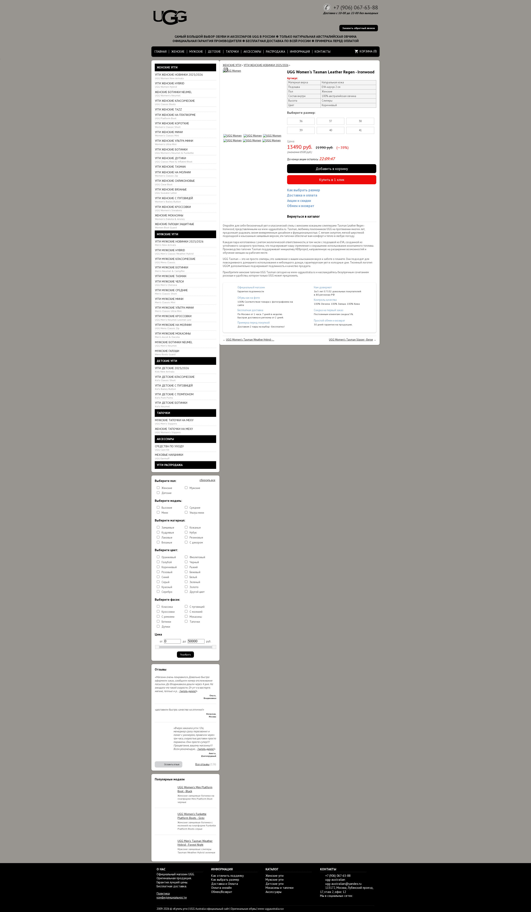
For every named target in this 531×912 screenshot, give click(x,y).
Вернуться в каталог (303, 216)
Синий (165, 577)
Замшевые (168, 527)
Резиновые (196, 537)
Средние (195, 507)
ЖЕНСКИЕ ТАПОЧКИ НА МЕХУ (174, 430)
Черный (194, 562)
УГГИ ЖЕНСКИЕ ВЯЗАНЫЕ (171, 191)
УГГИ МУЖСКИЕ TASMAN (170, 276)
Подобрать (185, 654)
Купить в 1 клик (331, 179)
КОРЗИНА (366, 51)
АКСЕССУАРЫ (252, 51)
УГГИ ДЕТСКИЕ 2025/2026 (172, 369)
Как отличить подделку (227, 876)
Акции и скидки (299, 200)
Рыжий (194, 567)
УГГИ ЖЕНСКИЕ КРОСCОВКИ (173, 208)
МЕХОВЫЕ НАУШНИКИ (169, 456)
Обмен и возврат (300, 206)
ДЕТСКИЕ (214, 51)
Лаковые (167, 537)
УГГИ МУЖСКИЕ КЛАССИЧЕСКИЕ (175, 260)
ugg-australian (335, 880)
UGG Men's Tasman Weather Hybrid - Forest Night (195, 843)
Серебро (167, 592)
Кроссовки (168, 612)
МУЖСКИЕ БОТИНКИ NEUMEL (173, 343)
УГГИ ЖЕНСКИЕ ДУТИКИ (173, 159)
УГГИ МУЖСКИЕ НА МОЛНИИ (173, 326)
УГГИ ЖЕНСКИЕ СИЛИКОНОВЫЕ (175, 182)
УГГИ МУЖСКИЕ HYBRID (174, 251)
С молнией (196, 612)
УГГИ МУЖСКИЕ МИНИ (169, 300)
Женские (167, 488)
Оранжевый (169, 557)
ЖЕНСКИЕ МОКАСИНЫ (170, 216)
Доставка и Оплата (224, 884)
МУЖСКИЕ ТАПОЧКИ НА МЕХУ (174, 421)
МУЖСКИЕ (196, 51)
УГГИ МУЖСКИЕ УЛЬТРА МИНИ (174, 309)
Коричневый (169, 567)
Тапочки (195, 621)
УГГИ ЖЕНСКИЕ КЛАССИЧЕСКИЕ (175, 102)
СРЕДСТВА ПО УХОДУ (169, 447)
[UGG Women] (232, 71)
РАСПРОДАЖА (275, 51)
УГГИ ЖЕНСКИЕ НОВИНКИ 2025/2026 (179, 76)
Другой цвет (197, 592)
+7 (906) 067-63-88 (356, 7)
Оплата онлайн (221, 888)
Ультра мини (197, 512)
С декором (196, 542)
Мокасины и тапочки (280, 888)
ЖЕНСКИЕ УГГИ (232, 65)
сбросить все (207, 480)
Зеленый (195, 582)
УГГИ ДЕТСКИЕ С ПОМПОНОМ (174, 395)
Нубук (193, 532)
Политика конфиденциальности (172, 895)
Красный (167, 587)
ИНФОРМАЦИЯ (300, 51)
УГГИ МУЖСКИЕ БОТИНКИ (171, 269)
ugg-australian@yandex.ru (343, 884)
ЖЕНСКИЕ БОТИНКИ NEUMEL (173, 93)
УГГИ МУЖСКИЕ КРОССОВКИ (173, 317)
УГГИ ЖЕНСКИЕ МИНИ (169, 133)
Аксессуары (273, 892)
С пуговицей (197, 607)
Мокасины (196, 617)
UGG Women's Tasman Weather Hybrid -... (250, 339)
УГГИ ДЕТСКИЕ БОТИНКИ (171, 404)
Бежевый (195, 572)
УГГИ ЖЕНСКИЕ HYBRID (169, 84)
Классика (167, 607)
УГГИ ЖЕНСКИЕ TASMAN (170, 167)
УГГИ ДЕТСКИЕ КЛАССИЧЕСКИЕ (175, 378)
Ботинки (166, 621)
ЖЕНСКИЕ (178, 51)
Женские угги (275, 876)
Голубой (167, 562)
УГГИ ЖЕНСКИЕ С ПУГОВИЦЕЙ (174, 199)
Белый (193, 577)
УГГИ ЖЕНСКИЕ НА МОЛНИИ (173, 173)
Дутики (166, 626)
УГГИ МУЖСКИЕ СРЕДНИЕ (171, 291)
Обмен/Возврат (221, 892)
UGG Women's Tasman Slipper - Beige (351, 339)
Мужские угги (275, 880)
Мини (165, 512)
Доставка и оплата (302, 195)
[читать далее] (187, 691)
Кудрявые (168, 532)
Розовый (167, 572)
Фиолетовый (197, 557)
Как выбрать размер (303, 190)
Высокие (167, 507)
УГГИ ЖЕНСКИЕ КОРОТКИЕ (172, 124)
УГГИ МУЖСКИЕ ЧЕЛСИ (169, 283)
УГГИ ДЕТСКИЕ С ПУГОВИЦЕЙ (174, 387)
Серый (165, 582)
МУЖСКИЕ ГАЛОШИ (167, 352)
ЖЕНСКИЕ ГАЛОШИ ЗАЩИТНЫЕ (174, 225)
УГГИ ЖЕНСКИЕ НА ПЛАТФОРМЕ (175, 116)
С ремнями (168, 617)
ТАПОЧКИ (232, 51)
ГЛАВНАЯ (161, 51)
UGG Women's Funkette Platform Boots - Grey (192, 816)
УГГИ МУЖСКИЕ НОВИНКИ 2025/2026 (179, 243)
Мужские (195, 488)
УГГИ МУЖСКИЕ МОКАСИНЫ (173, 335)
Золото (194, 587)
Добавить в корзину (332, 168)
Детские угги (275, 884)
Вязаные (167, 542)
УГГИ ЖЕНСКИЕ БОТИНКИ (174, 151)
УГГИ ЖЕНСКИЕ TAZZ (168, 109)
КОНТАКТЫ (322, 51)
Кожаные (195, 527)
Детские (167, 493)
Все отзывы (202, 764)
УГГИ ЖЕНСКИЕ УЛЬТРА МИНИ (174, 142)
